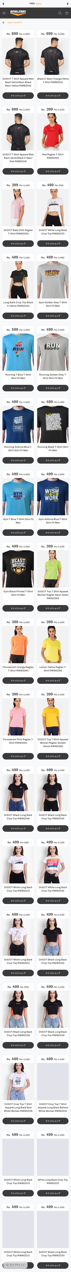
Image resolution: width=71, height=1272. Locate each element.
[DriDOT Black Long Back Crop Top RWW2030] (53, 1229)
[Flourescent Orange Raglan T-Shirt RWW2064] (18, 644)
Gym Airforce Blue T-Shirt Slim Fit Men (52, 521)
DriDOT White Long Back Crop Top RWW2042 (53, 889)
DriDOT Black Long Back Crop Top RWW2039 (18, 1034)
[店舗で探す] (60, 12)
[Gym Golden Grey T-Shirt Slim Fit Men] (53, 280)
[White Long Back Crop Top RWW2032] (53, 1157)
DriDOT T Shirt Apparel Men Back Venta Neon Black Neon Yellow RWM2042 (18, 82)
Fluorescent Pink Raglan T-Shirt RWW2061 (18, 741)
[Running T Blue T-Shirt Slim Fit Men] (18, 352)
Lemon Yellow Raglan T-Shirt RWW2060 (52, 669)
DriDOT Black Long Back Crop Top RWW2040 (53, 961)
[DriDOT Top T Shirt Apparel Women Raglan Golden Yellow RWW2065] (53, 716)
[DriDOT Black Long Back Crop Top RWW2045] (53, 792)
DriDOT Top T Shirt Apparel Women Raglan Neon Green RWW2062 (53, 595)
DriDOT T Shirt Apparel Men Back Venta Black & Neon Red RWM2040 (18, 158)
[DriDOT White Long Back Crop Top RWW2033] (18, 1157)
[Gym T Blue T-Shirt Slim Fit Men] (18, 496)
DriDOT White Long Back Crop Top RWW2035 (53, 232)
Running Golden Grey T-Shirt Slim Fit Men (53, 376)
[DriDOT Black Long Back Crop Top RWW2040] (53, 937)
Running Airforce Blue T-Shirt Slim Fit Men (18, 449)
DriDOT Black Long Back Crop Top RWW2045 (53, 817)
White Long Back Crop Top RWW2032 (53, 1181)
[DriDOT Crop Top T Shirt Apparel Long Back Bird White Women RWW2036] (18, 1081)
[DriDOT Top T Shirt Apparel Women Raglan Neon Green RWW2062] (53, 569)
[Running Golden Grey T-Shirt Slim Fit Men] (53, 352)
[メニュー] (4, 12)
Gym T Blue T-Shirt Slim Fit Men (18, 521)
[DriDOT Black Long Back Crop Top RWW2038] (53, 1009)
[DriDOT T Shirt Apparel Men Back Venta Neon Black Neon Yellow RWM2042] (18, 56)
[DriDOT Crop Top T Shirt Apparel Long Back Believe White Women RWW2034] (53, 1081)
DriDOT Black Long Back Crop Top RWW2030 (53, 1254)
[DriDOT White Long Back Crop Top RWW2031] (18, 1229)
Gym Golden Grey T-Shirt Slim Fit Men (53, 304)
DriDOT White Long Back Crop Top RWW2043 (18, 889)
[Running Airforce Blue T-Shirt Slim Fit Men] (18, 424)
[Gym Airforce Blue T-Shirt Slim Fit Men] (53, 496)
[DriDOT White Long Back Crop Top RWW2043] (18, 864)
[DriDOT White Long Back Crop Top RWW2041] (18, 937)
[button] (3, 3)
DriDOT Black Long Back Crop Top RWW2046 (18, 817)
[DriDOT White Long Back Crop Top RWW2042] (53, 864)
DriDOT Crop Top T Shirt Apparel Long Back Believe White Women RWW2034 (53, 1107)
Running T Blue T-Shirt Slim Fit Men (18, 376)
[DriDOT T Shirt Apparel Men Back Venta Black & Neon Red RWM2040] (18, 132)
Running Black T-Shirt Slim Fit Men (52, 449)
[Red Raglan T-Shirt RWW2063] (53, 132)
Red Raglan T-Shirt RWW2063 (53, 156)
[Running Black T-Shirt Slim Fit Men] (53, 424)
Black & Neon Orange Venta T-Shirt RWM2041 (53, 80)
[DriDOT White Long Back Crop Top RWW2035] (53, 207)
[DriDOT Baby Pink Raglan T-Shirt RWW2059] (18, 207)
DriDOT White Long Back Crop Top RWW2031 (18, 1254)
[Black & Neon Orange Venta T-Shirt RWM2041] (53, 56)
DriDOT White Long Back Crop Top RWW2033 (18, 1181)
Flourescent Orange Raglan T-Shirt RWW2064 (18, 669)
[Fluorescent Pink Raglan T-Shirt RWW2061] (18, 716)
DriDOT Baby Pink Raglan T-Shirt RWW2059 (18, 232)
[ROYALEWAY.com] (18, 13)
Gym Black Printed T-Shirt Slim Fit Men (18, 593)
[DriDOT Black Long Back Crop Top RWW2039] (18, 1009)
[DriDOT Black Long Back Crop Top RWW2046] (18, 792)
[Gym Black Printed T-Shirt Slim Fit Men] (18, 569)
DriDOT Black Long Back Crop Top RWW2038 (53, 1034)
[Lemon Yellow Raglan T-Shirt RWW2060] (53, 644)
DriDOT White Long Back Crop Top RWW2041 (18, 961)
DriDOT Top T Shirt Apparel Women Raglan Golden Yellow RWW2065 (53, 743)
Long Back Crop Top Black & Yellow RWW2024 (18, 304)
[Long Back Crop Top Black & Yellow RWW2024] (18, 280)
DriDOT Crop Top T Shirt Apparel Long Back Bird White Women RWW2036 (18, 1107)
